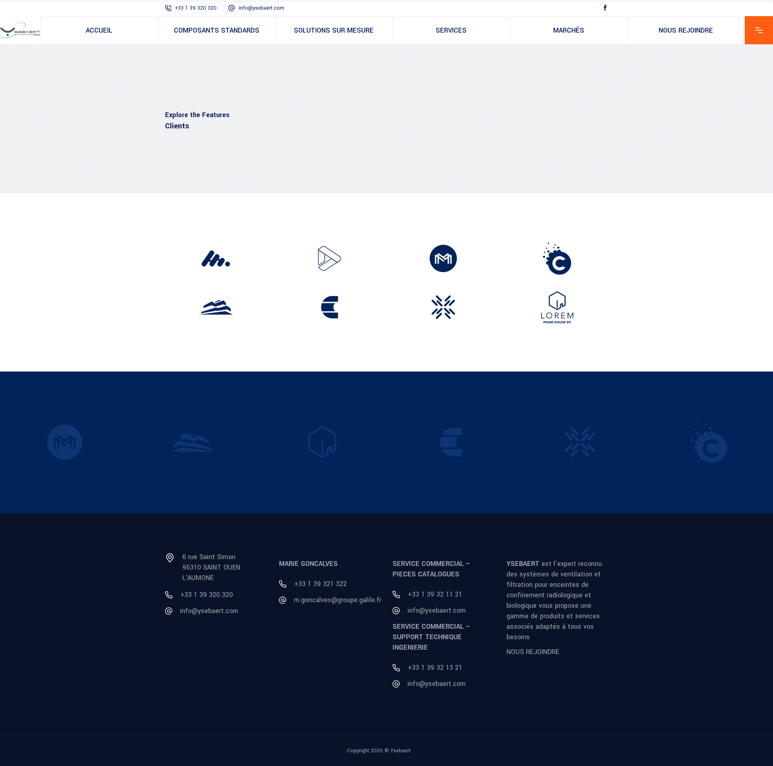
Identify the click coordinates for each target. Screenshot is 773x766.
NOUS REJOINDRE (532, 651)
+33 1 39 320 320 (196, 8)
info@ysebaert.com (261, 8)
